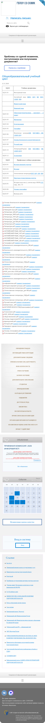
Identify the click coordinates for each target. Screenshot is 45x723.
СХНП (16, 99)
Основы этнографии (20, 189)
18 (11, 502)
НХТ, (42, 97)
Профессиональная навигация (23, 415)
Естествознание (19, 124)
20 (22, 502)
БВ (42, 149)
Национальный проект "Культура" (15, 611)
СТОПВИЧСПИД (11, 656)
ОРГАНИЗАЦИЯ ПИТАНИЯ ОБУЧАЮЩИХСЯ (23, 420)
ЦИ (20, 99)
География (17, 128)
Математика (17, 119)
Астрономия (18, 155)
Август (38, 478)
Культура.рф (9, 576)
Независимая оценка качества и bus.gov (23, 424)
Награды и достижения (23, 393)
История (16, 169)
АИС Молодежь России (12, 631)
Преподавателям (23, 389)
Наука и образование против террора (16, 603)
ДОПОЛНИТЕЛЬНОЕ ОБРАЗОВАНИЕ (23, 380)
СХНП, (16, 151)
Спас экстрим (10, 607)
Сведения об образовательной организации (22, 35)
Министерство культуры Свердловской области (18, 572)
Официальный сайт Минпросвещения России (18, 616)
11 (11, 497)
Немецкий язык (19, 108)
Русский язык (18, 144)
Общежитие (23, 398)
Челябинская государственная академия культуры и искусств (22, 580)
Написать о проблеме (17, 68)
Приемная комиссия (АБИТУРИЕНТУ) (23, 362)
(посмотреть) (6, 205)
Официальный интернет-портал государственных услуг (20, 567)
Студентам (23, 384)
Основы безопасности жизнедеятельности (27, 140)
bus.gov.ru (9, 563)
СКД (33, 97)
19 (17, 502)
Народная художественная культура (25, 178)
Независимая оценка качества (22, 522)
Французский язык (20, 104)
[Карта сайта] (7, 17)
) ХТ (41, 182)
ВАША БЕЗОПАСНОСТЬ (23, 366)
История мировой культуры (22, 164)
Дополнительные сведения (23, 357)
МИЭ (29, 97)
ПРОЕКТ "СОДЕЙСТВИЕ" (23, 429)
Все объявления (22, 466)
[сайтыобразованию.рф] (42, 3)
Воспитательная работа (23, 411)
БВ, (38, 97)
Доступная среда (23, 402)
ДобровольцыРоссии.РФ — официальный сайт (18, 627)
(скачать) (39, 202)
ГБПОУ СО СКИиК (26, 3)
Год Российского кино (12, 591)
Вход (22, 545)
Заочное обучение (23, 375)
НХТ (34, 149)
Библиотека (23, 407)
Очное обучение (23, 371)
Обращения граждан (23, 348)
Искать (28, 23)
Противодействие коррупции (23, 353)
